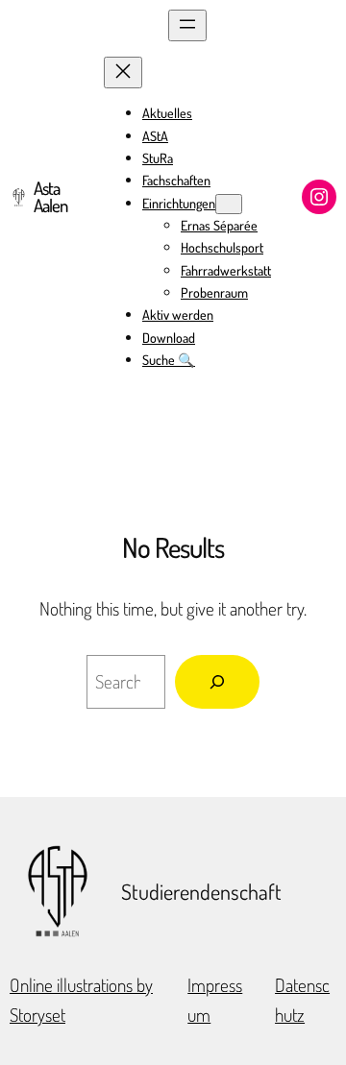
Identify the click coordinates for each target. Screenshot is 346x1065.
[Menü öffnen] (187, 25)
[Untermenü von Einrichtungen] (228, 204)
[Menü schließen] (123, 72)
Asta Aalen (50, 197)
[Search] (217, 682)
